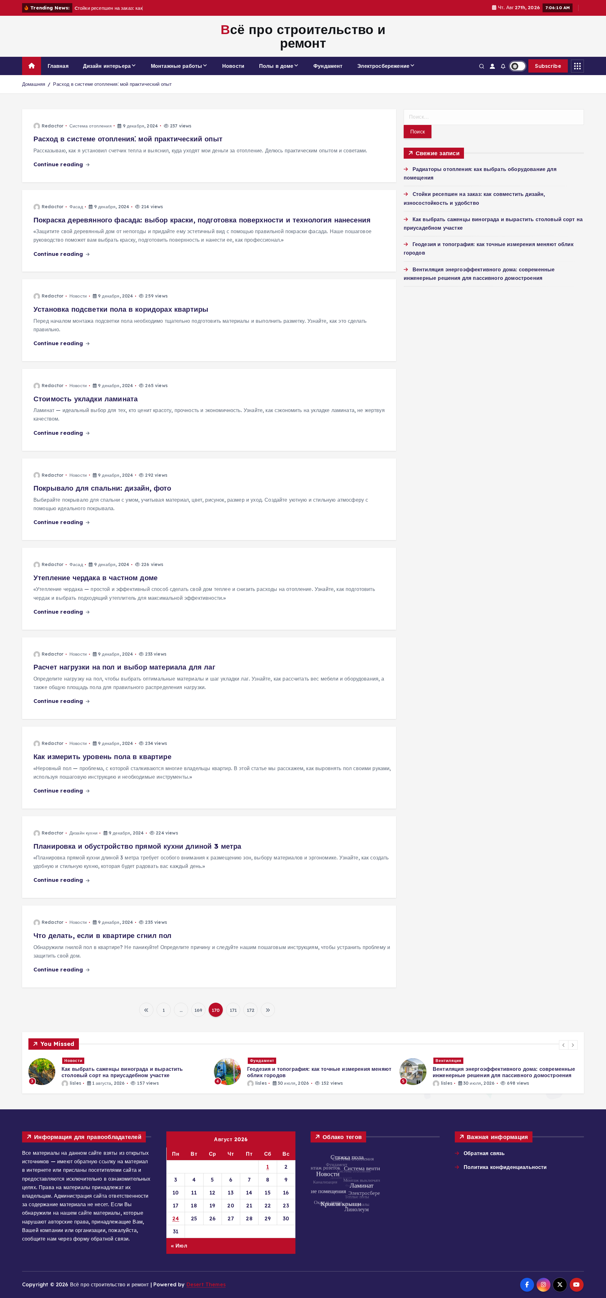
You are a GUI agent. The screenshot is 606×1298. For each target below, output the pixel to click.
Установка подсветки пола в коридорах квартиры (120, 309)
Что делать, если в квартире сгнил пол (102, 935)
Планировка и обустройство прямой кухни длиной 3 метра (137, 846)
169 (198, 1010)
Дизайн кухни (83, 833)
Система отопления (90, 126)
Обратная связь (484, 1153)
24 (175, 1218)
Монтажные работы (176, 66)
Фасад (76, 206)
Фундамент (327, 66)
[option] (117, 1071)
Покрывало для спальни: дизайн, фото (102, 488)
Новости (233, 66)
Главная (58, 66)
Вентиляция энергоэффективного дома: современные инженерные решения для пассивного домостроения (504, 1072)
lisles (75, 1083)
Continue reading (59, 164)
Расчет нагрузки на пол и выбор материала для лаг (124, 667)
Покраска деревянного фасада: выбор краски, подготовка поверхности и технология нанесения (202, 219)
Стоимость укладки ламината (85, 398)
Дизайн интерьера (107, 66)
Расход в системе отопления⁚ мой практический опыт (112, 84)
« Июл (179, 1245)
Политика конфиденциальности (505, 1167)
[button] (563, 1045)
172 (250, 1010)
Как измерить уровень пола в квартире (102, 756)
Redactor (52, 126)
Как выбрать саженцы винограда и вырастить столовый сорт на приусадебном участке (122, 1072)
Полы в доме (276, 66)
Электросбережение (383, 66)
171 (233, 1010)
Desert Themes (206, 1284)
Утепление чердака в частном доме (95, 577)
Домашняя (33, 84)
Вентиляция (448, 1060)
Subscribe (548, 66)
